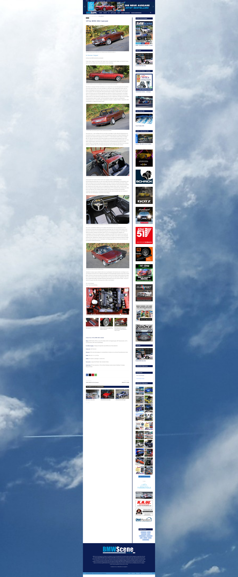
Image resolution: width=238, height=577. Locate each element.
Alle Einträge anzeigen (140, 378)
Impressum (108, 0)
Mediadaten (138, 573)
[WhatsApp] (95, 375)
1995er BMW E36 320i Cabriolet (92, 382)
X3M (141, 537)
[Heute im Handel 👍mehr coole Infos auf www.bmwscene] (148, 426)
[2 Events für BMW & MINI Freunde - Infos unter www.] (148, 435)
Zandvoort (145, 537)
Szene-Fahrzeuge (125, 12)
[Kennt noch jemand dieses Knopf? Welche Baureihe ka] (148, 461)
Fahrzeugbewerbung (136, 12)
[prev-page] (86, 402)
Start (86, 16)
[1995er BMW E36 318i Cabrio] (107, 394)
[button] (119, 6)
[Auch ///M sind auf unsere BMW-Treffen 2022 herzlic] (148, 408)
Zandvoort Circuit (149, 535)
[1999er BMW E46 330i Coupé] (122, 394)
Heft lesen (113, 12)
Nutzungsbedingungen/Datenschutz (146, 573)
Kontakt (129, 573)
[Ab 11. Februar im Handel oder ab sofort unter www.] (140, 435)
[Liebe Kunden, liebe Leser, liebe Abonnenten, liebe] (148, 453)
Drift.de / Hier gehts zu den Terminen (143, 143)
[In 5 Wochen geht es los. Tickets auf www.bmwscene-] (140, 391)
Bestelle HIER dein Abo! (141, 65)
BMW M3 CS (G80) (125, 382)
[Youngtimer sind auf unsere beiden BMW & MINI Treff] (148, 399)
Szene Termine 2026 (140, 125)
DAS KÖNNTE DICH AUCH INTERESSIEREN (95, 386)
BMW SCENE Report (88, 398)
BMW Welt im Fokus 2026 (90, 399)
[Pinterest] (93, 375)
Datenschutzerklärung (101, 0)
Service (87, 0)
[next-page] (88, 402)
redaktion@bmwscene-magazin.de (122, 566)
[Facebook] (87, 375)
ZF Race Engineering (142, 535)
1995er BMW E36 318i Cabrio (106, 399)
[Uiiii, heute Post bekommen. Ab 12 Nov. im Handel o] (148, 470)
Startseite (102, 398)
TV (108, 12)
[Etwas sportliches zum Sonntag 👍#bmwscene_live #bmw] (140, 444)
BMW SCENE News (94, 16)
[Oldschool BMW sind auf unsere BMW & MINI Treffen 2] (140, 399)
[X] (90, 375)
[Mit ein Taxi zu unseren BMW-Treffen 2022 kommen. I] (148, 391)
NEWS (100, 12)
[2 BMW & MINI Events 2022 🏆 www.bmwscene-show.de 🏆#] (148, 417)
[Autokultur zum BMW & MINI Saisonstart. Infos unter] (140, 426)
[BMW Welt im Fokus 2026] (92, 394)
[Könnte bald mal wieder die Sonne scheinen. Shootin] (148, 444)
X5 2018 (150, 537)
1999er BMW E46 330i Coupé (120, 399)
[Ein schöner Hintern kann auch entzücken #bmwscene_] (140, 453)
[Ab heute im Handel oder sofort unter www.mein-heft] (140, 470)
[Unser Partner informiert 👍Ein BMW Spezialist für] (140, 417)
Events (105, 12)
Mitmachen (93, 0)
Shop (118, 12)
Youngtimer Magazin (145, 539)
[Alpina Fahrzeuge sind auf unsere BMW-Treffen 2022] (140, 408)
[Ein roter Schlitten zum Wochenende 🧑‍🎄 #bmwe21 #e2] (140, 461)
